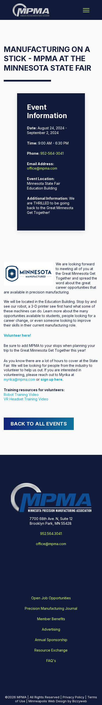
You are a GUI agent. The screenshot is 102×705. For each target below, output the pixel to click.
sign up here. (52, 379)
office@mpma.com (42, 168)
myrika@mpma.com (19, 379)
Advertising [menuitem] (51, 629)
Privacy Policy (73, 697)
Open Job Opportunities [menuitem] (51, 598)
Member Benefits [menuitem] (51, 619)
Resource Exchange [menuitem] (51, 650)
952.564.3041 (51, 533)
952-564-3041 (52, 153)
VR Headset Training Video (26, 399)
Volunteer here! (17, 335)
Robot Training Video (21, 394)
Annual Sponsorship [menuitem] (51, 640)
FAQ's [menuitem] (51, 660)
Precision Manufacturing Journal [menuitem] (51, 608)
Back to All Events (39, 424)
